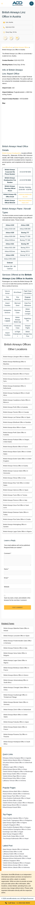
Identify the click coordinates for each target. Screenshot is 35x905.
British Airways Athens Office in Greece (16, 675)
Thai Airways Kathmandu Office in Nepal (15, 838)
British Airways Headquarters (11, 153)
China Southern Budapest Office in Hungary (17, 827)
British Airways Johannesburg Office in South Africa (16, 681)
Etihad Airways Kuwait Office (12, 807)
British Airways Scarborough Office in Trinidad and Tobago (15, 696)
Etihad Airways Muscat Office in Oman (15, 769)
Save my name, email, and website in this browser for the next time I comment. (17, 599)
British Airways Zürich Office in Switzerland (17, 709)
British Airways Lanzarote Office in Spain (16, 635)
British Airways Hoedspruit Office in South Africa (17, 743)
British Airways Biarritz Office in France (15, 446)
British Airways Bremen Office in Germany (16, 368)
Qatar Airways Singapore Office (13, 834)
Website (6, 587)
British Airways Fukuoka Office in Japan (16, 722)
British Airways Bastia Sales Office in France (15, 728)
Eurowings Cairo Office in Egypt (13, 831)
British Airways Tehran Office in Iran (14, 478)
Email (6, 578)
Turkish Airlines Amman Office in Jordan (15, 865)
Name (6, 569)
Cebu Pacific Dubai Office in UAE (13, 836)
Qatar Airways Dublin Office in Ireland (14, 774)
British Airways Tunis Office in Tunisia (15, 495)
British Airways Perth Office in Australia (15, 407)
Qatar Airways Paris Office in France (14, 796)
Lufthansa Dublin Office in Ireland (13, 854)
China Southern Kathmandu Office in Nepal (16, 798)
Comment (7, 553)
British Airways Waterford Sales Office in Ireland (16, 629)
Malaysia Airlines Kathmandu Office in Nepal (17, 858)
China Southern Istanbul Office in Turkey (15, 818)
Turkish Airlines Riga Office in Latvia (14, 776)
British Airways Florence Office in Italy (15, 500)
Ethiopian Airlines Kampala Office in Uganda (17, 758)
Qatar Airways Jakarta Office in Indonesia (16, 849)
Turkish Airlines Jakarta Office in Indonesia (16, 867)
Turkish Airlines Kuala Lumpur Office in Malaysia (18, 802)
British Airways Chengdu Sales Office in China (16, 689)
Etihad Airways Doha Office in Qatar (14, 778)
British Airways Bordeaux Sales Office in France (16, 669)
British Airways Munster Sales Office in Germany (16, 703)
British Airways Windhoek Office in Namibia (17, 422)
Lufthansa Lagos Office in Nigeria (13, 767)
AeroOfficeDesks (7, 47)
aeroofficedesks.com (13, 898)
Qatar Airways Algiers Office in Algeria (15, 822)
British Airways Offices (22, 47)
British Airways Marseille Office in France (16, 374)
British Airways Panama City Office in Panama (15, 735)
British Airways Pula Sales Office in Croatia (17, 519)
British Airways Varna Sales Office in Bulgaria (15, 654)
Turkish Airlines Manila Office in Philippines (16, 760)
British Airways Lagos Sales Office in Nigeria (17, 531)
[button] (31, 3)
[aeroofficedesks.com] (17, 3)
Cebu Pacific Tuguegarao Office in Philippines (17, 820)
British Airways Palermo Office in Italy (15, 648)
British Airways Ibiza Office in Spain (14, 427)
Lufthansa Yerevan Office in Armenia (14, 780)
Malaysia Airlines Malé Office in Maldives (16, 791)
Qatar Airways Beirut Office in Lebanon (15, 805)
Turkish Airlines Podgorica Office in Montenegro (18, 771)
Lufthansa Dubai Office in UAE (12, 851)
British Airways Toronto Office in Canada (16, 412)
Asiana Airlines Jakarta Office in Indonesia (16, 793)
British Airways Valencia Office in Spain (15, 490)
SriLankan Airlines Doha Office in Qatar (15, 856)
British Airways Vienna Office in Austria (15, 466)
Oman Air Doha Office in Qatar (12, 800)
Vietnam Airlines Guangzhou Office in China (17, 829)
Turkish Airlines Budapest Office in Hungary (16, 863)
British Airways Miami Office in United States (15, 716)
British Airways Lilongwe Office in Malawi (16, 356)
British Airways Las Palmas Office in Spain (16, 417)
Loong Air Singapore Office (11, 825)
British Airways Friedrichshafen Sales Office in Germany (17, 642)
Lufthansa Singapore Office (11, 860)
